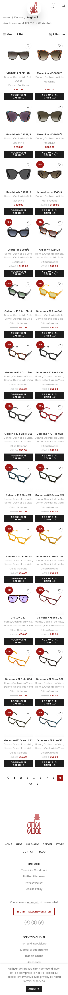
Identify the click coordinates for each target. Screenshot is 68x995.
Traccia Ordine (34, 956)
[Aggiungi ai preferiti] (28, 46)
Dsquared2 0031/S (18, 249)
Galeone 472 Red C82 (50, 433)
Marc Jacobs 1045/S (49, 192)
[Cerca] (63, 5)
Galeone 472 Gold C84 (18, 556)
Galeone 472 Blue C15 (18, 495)
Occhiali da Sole (22, 77)
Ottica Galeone (50, 261)
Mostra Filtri (15, 34)
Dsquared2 (18, 261)
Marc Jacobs (49, 200)
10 (30, 784)
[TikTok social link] (41, 922)
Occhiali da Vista (22, 376)
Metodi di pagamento (34, 950)
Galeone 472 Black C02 (18, 433)
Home (7, 17)
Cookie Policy (34, 889)
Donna (18, 17)
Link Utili (34, 864)
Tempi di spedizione (34, 943)
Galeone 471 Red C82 (49, 617)
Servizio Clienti (34, 937)
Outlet (18, 80)
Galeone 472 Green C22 (49, 495)
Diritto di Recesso (34, 876)
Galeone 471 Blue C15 (49, 740)
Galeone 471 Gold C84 (18, 679)
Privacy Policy (34, 883)
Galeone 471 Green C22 (18, 740)
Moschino (49, 81)
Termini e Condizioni (34, 870)
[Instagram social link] (34, 922)
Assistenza (34, 962)
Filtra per (59, 34)
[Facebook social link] (27, 922)
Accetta (34, 988)
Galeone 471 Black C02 (49, 679)
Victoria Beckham (18, 85)
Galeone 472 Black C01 (49, 372)
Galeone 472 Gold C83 (49, 556)
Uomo (8, 253)
